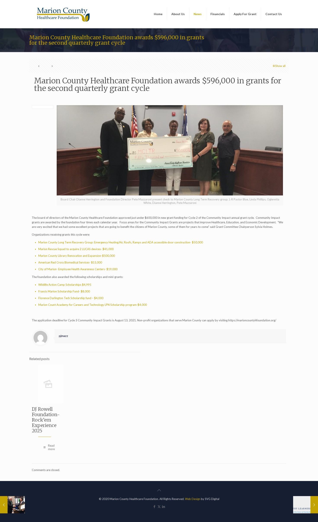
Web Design (192, 499)
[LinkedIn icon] (163, 506)
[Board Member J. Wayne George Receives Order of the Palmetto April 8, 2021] (12, 504)
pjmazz (63, 336)
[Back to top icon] (159, 490)
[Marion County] (64, 14)
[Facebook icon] (154, 506)
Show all (280, 66)
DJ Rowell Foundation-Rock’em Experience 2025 (46, 420)
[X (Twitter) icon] (159, 506)
